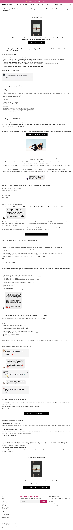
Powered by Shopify (5, 524)
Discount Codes (5, 502)
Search (3, 511)
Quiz (42, 4)
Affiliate (3, 498)
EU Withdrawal (5, 515)
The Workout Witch (12, 523)
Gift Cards (4, 505)
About (60, 4)
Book (50, 4)
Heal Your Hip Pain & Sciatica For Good (36, 487)
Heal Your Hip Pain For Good (36, 134)
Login (3, 501)
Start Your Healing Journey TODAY (36, 413)
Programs (26, 4)
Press (55, 4)
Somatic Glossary (5, 514)
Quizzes (3, 504)
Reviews (4, 513)
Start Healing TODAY (36, 42)
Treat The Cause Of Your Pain (36, 234)
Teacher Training (34, 4)
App (20, 4)
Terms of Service (5, 507)
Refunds (4, 510)
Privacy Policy (5, 508)
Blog (46, 4)
